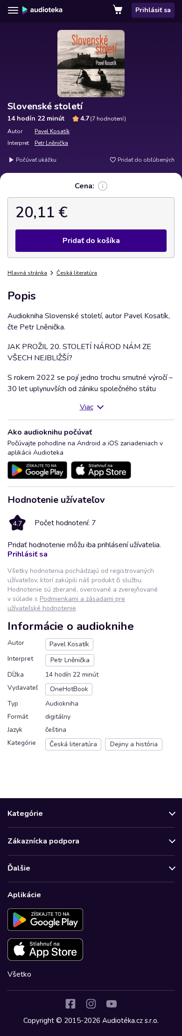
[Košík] (118, 10)
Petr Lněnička (51, 143)
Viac (86, 407)
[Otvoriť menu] (13, 10)
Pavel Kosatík (52, 131)
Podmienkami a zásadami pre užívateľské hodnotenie (66, 603)
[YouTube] (111, 1003)
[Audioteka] (42, 10)
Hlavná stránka (27, 273)
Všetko (19, 974)
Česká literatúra (76, 273)
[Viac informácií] (102, 186)
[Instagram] (91, 1003)
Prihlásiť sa (153, 10)
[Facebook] (70, 1003)
